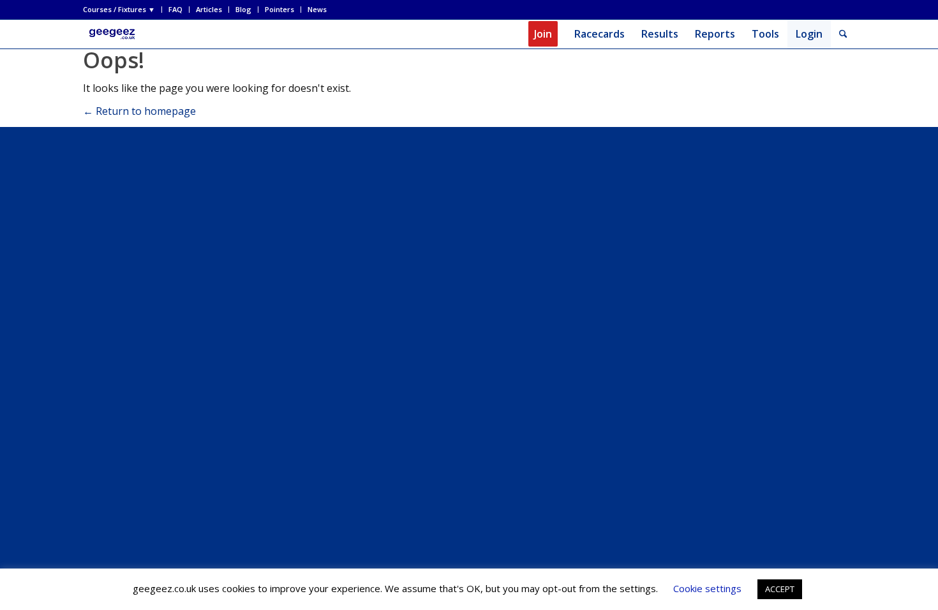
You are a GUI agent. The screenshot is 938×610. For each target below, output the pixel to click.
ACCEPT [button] (779, 589)
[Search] (843, 34)
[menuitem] (122, 9)
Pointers (279, 9)
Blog (243, 9)
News (317, 9)
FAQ (175, 9)
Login (809, 34)
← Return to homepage (139, 111)
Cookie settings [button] (707, 588)
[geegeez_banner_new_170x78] (114, 34)
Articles (209, 9)
